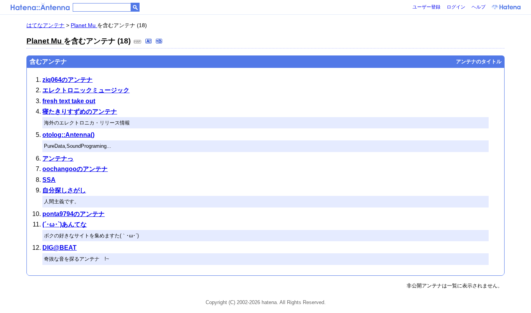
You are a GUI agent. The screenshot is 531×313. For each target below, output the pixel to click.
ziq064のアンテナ (67, 79)
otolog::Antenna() (68, 134)
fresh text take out (68, 101)
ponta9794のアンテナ (73, 214)
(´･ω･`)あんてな (64, 224)
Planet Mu (84, 25)
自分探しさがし (64, 190)
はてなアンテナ (45, 25)
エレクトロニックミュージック (85, 90)
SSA (49, 179)
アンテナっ (57, 158)
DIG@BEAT (59, 247)
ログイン (456, 7)
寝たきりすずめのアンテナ (79, 111)
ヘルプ (479, 7)
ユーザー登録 (426, 7)
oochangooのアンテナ (75, 169)
